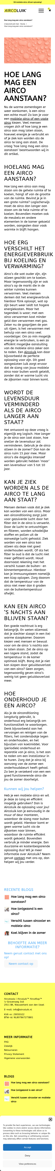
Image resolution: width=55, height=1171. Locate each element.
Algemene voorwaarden (17, 1058)
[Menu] (39, 11)
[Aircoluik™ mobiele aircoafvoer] (23, 11)
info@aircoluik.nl (22, 1009)
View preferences (27, 1164)
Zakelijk (8, 1046)
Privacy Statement (14, 1054)
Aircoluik (30, 352)
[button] (50, 1119)
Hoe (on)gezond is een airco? (26, 1090)
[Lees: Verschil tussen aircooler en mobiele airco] (7, 921)
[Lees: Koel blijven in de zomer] (7, 933)
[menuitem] (40, 11)
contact (19, 858)
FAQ (6, 1042)
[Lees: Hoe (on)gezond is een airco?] (7, 909)
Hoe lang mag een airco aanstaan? (18, 20)
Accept (27, 1147)
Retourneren (10, 1050)
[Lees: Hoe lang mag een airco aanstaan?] (7, 897)
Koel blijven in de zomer (28, 933)
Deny (27, 1155)
